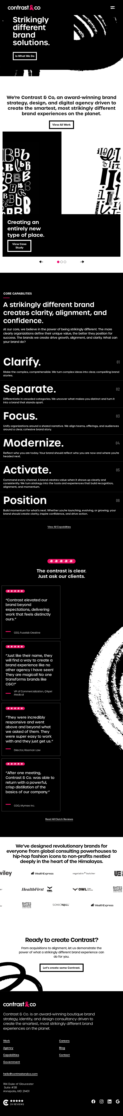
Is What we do (24, 56)
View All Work (61, 124)
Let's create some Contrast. (61, 968)
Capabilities (6, 1055)
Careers (62, 1041)
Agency (6, 1048)
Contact (62, 1055)
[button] (40, 260)
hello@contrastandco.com (20, 1074)
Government (6, 1062)
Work (6, 1041)
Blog (62, 1048)
